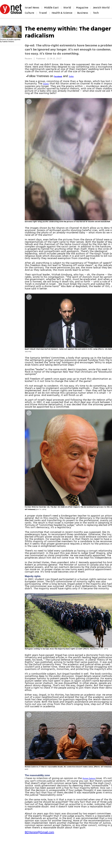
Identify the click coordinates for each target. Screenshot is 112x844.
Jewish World (101, 8)
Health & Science (62, 13)
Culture (29, 13)
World (67, 8)
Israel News (32, 8)
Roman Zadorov (89, 778)
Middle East (51, 8)
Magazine (82, 8)
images (46, 84)
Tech (96, 13)
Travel (43, 13)
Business (82, 13)
